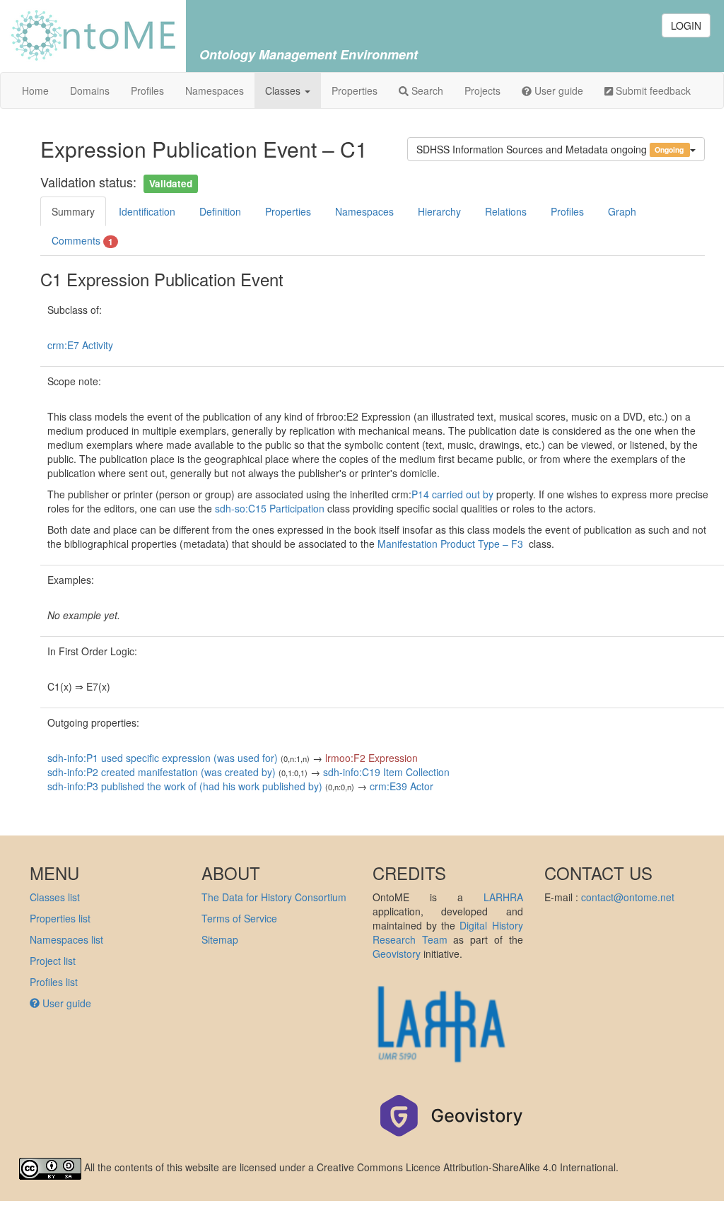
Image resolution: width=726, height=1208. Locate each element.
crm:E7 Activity (80, 345)
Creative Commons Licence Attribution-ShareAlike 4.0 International (466, 1167)
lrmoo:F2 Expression (371, 758)
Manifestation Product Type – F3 (453, 543)
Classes (284, 90)
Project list (53, 961)
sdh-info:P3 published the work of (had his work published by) (184, 786)
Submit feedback (652, 90)
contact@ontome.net (627, 897)
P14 (421, 494)
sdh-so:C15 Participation (269, 508)
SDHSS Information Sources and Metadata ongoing (550, 149)
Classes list (55, 897)
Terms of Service (239, 918)
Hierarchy (439, 211)
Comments (82, 240)
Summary (73, 211)
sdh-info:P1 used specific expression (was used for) (162, 758)
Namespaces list (66, 939)
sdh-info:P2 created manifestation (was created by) (161, 772)
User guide (557, 90)
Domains (90, 90)
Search (426, 90)
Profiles (147, 90)
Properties (354, 90)
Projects (482, 90)
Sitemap (219, 939)
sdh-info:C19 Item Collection (386, 772)
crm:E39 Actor (401, 786)
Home (35, 90)
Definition (220, 211)
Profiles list (54, 982)
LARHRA (503, 897)
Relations (506, 211)
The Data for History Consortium (273, 897)
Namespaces (214, 90)
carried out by (462, 494)
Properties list (60, 918)
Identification (147, 211)
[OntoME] (93, 34)
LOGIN (686, 25)
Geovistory (397, 953)
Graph (622, 211)
